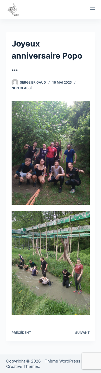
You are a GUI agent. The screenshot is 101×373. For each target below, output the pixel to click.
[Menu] (92, 9)
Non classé (22, 88)
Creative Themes (22, 366)
